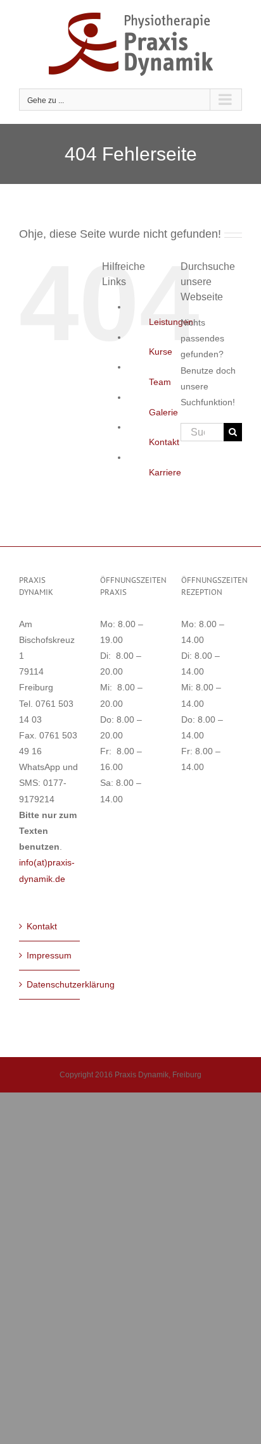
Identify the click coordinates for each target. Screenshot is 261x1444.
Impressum (49, 955)
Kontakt (164, 442)
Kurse (160, 351)
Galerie (163, 412)
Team (160, 382)
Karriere (165, 472)
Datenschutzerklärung (50, 984)
